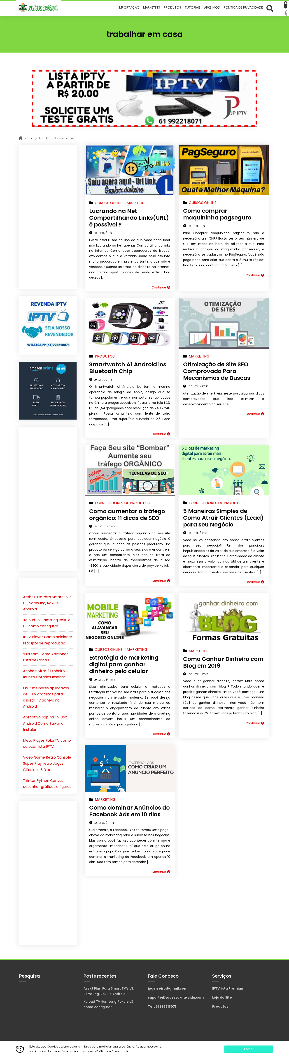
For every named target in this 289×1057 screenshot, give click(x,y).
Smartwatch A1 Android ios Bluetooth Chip (127, 367)
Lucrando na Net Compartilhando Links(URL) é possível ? (129, 217)
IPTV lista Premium (228, 988)
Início (28, 138)
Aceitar (248, 1049)
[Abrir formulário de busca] (269, 8)
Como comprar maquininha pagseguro (217, 214)
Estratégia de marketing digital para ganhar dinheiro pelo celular (123, 664)
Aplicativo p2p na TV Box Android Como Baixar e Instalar (45, 723)
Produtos (220, 1006)
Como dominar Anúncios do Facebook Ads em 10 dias (129, 811)
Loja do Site (222, 997)
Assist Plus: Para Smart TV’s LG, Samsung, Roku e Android (47, 603)
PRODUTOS (105, 356)
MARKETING (137, 202)
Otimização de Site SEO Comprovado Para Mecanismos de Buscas (216, 371)
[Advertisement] (48, 216)
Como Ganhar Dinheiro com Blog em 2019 (223, 662)
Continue (159, 287)
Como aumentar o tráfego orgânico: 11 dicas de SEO (127, 514)
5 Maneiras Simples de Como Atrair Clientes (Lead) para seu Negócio (223, 517)
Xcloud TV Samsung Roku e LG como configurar (108, 1004)
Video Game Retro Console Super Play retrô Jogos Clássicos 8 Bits (47, 763)
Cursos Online (109, 202)
